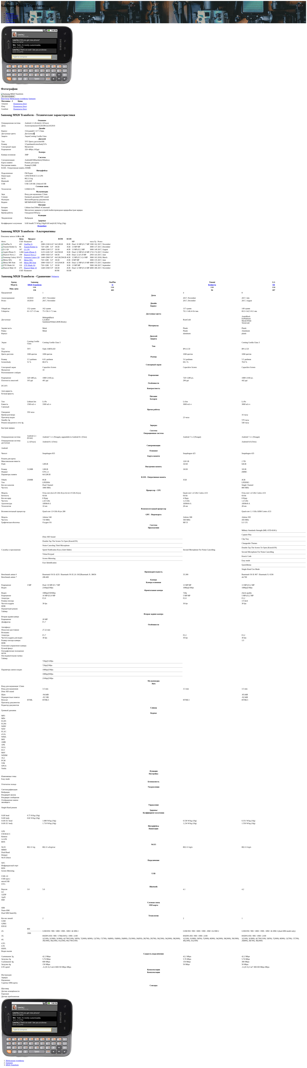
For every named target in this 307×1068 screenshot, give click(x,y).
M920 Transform (34, 285)
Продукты (5, 99)
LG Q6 (27, 249)
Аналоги (9, 20)
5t (112, 285)
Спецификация (12, 16)
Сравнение (10, 22)
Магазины (10, 13)
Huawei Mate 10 (30, 268)
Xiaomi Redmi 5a (30, 247)
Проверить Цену (20, 104)
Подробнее (42, 226)
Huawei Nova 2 (30, 255)
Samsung (32, 99)
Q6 (273, 285)
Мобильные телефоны (19, 99)
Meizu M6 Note (30, 263)
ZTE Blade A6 (29, 265)
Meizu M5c (28, 260)
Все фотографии (8, 96)
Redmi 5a (212, 285)
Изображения (11, 18)
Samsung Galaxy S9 (31, 257)
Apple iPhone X (30, 252)
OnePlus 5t (28, 244)
